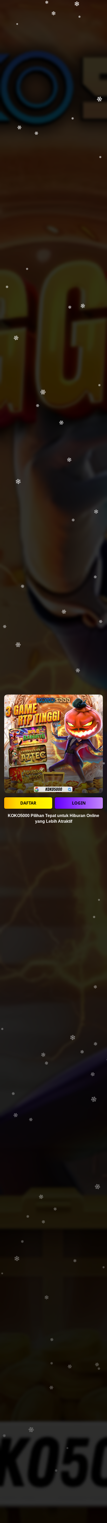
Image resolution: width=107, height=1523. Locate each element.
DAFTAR (28, 803)
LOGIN (79, 803)
